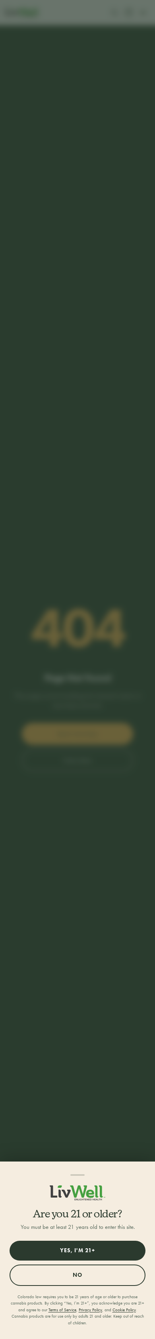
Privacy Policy (90, 1309)
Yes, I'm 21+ (77, 1250)
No (77, 1275)
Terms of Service (62, 1309)
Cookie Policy (124, 1309)
